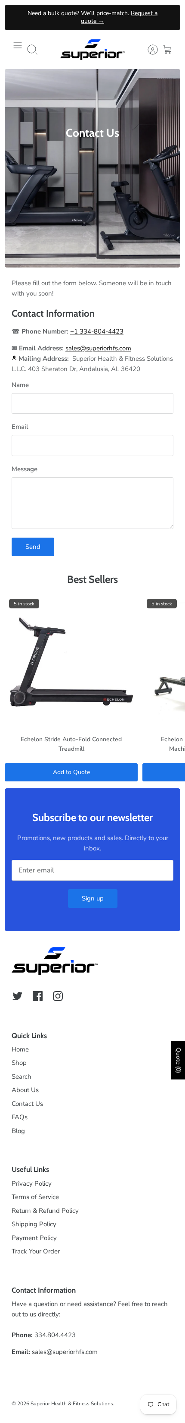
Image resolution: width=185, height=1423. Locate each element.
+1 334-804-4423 (96, 331)
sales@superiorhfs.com (98, 348)
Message (24, 469)
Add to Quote (71, 772)
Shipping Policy (34, 1224)
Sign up (93, 898)
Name (20, 385)
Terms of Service (35, 1197)
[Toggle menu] (17, 49)
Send (32, 546)
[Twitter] (17, 996)
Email (20, 426)
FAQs (20, 1117)
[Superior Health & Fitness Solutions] (92, 49)
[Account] (148, 49)
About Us (25, 1090)
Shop (19, 1062)
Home (20, 1049)
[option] (92, 168)
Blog (18, 1131)
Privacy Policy (32, 1183)
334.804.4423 (55, 1335)
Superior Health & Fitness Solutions (72, 1403)
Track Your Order (36, 1251)
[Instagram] (58, 996)
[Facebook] (38, 996)
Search (21, 1076)
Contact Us (27, 1103)
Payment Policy (34, 1238)
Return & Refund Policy (45, 1210)
